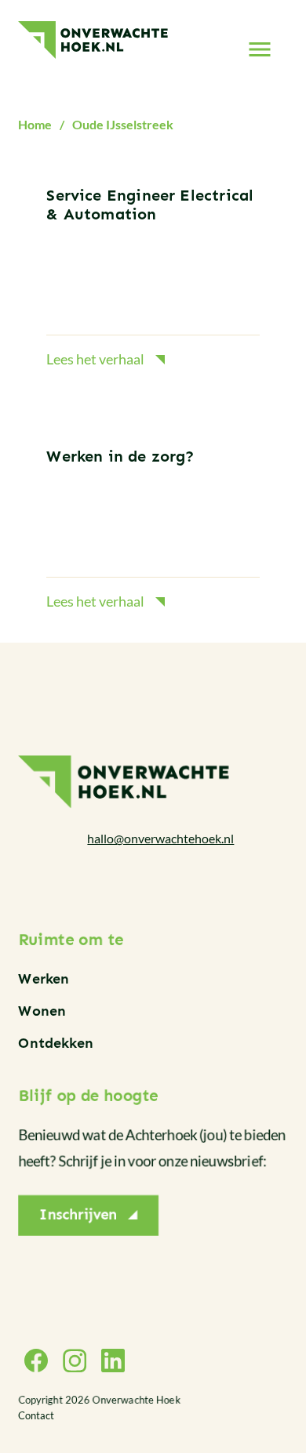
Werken (43, 978)
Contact (36, 1415)
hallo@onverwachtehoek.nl (160, 838)
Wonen (42, 1011)
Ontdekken (55, 1043)
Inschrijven (79, 1215)
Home (35, 124)
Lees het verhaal (95, 359)
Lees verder (152, 279)
